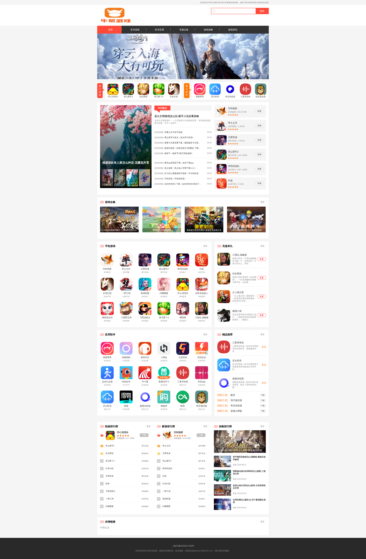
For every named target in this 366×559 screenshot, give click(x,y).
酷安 (233, 395)
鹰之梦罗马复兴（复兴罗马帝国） (179, 137)
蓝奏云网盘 (236, 411)
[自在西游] (143, 94)
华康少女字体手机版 (173, 132)
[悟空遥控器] (260, 94)
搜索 (262, 11)
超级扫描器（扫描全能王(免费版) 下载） (182, 148)
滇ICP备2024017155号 (183, 546)
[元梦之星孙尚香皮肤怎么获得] (126, 187)
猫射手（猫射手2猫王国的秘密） (179, 153)
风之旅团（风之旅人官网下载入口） (180, 168)
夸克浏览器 (236, 405)
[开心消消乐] (113, 94)
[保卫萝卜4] (158, 94)
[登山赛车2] (128, 94)
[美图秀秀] (199, 94)
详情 (259, 111)
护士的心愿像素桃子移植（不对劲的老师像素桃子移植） (183, 173)
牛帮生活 (104, 527)
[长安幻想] (174, 94)
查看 (262, 259)
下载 (262, 395)
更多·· (263, 202)
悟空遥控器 (236, 400)
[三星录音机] (245, 94)
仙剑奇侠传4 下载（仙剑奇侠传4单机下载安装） (183, 184)
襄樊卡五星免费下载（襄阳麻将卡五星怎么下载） (183, 143)
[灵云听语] (215, 94)
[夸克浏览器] (230, 94)
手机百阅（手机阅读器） (175, 178)
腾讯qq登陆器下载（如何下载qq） (179, 163)
